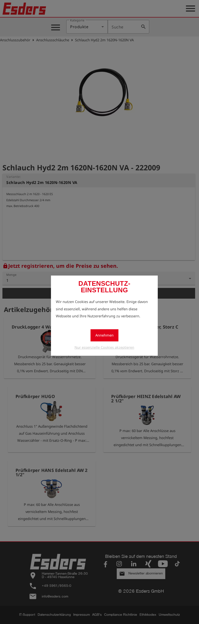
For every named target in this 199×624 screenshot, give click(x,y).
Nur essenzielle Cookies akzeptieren (104, 347)
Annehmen (104, 335)
